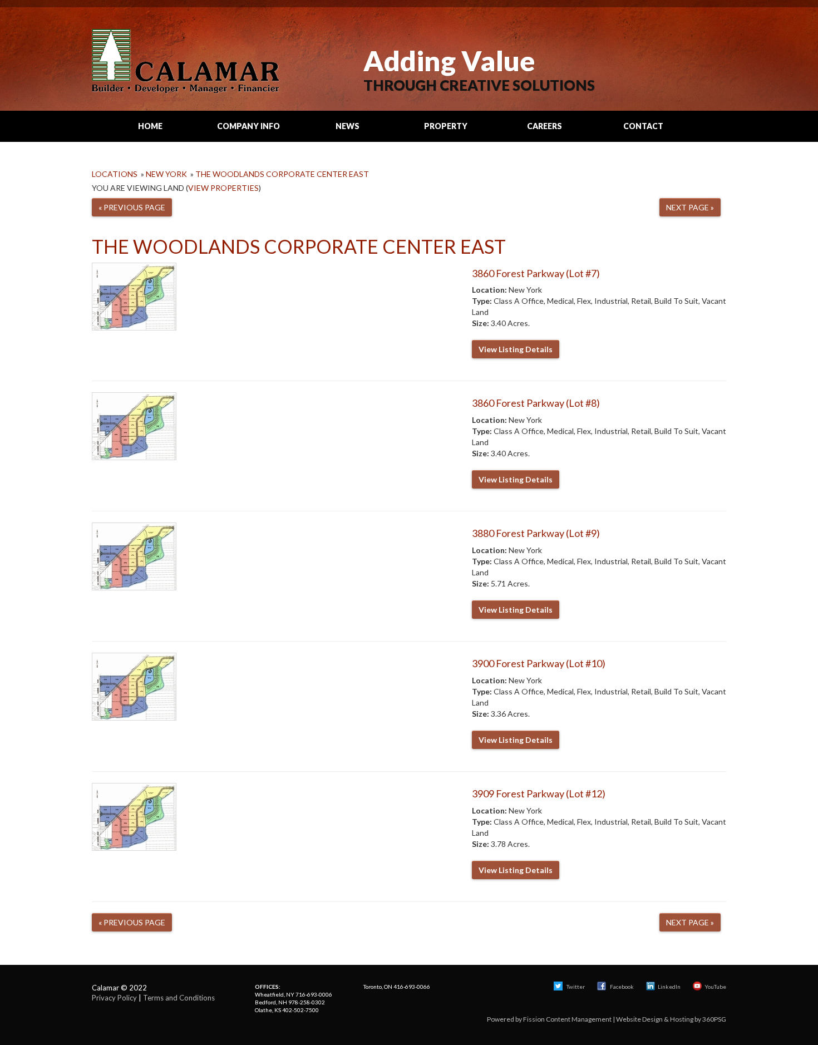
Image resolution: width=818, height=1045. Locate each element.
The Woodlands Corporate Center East (282, 174)
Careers (544, 126)
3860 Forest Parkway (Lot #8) (536, 403)
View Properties (223, 188)
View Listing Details (516, 349)
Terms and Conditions (179, 997)
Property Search (445, 131)
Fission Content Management (567, 1019)
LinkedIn (669, 986)
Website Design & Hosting (654, 1019)
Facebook (622, 986)
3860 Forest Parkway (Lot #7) (536, 273)
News (347, 126)
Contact (643, 126)
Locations (114, 174)
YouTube (715, 986)
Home (150, 126)
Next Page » (690, 207)
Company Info (248, 126)
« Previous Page (131, 207)
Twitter (575, 986)
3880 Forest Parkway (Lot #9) (536, 533)
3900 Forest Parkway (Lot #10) (538, 663)
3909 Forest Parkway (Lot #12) (538, 793)
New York (166, 174)
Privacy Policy (114, 997)
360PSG (714, 1019)
